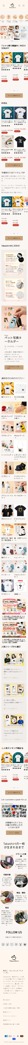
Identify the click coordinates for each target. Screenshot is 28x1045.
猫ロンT (4, 558)
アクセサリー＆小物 (19, 417)
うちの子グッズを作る (13, 367)
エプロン (4, 476)
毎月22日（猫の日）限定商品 (7, 539)
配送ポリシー (7, 1012)
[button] (4, 6)
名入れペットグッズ (7, 417)
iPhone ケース (19, 436)
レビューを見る (14, 833)
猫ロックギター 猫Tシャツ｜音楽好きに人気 (20, 150)
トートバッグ (6, 455)
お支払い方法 (7, 1004)
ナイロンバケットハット (19, 477)
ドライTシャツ (19, 519)
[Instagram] (3, 944)
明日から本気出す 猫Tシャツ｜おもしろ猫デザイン (6, 66)
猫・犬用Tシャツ (20, 538)
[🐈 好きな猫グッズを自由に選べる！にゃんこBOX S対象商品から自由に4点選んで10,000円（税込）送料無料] (14, 606)
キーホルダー (19, 496)
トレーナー (18, 558)
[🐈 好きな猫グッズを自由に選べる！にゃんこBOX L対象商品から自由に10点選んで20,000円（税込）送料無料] (14, 629)
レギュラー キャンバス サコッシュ (20, 457)
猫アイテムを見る (9, 708)
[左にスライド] (10, 90)
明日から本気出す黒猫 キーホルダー (7, 150)
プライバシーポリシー (10, 1016)
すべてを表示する (14, 95)
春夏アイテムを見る (10, 678)
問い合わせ (6, 1000)
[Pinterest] (16, 944)
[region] (14, 18)
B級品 (16, 594)
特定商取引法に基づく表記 (11, 1024)
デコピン (4, 594)
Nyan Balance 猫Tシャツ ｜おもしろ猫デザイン (7, 122)
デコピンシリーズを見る (12, 739)
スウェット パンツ (7, 497)
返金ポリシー (7, 1020)
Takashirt (11, 1042)
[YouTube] (24, 944)
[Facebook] (20, 944)
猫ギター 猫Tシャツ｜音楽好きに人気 (18, 65)
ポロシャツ (5, 519)
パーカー (4, 575)
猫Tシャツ (5, 397)
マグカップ (5, 436)
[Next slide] (26, 33)
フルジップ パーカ (20, 576)
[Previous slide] (2, 33)
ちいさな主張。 (19, 397)
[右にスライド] (17, 90)
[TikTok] (7, 944)
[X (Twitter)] (11, 944)
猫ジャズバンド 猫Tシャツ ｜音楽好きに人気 (20, 121)
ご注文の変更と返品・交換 (11, 1008)
